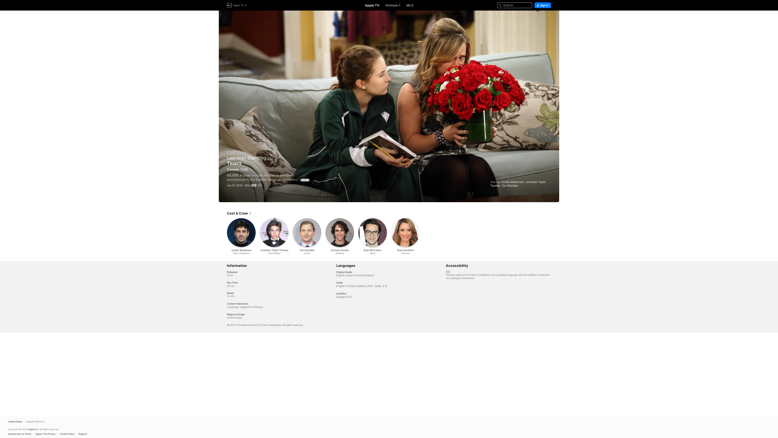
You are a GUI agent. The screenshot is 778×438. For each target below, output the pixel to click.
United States (15, 422)
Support (83, 434)
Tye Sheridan (510, 185)
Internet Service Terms (19, 434)
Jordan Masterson (512, 182)
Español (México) (35, 422)
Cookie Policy (67, 434)
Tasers (389, 106)
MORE (305, 180)
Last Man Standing (246, 157)
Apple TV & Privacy (46, 434)
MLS (409, 5)
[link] (239, 213)
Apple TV (372, 5)
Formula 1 (393, 5)
